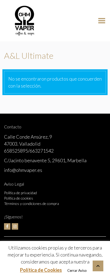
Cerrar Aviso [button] (77, 270)
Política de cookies (18, 198)
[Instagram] (15, 226)
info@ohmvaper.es (23, 170)
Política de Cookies (41, 270)
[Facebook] (7, 226)
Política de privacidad (20, 192)
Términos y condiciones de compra (31, 203)
